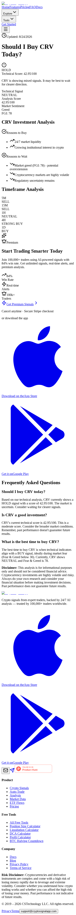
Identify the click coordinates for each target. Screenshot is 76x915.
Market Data (18, 799)
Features (15, 7)
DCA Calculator (20, 833)
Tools (6, 20)
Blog (13, 860)
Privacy (6, 911)
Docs (39, 7)
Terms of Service (20, 868)
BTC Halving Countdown (26, 841)
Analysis (15, 795)
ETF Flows (17, 802)
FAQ (32, 7)
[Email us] (6, 770)
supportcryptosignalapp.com (39, 911)
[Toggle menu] (6, 29)
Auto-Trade (17, 791)
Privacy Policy (19, 864)
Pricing (24, 7)
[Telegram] (12, 771)
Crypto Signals (19, 788)
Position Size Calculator (25, 826)
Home (6, 7)
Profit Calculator (20, 837)
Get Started (9, 24)
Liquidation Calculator (24, 830)
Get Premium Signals (20, 304)
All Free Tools (19, 822)
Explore (7, 13)
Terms (15, 911)
